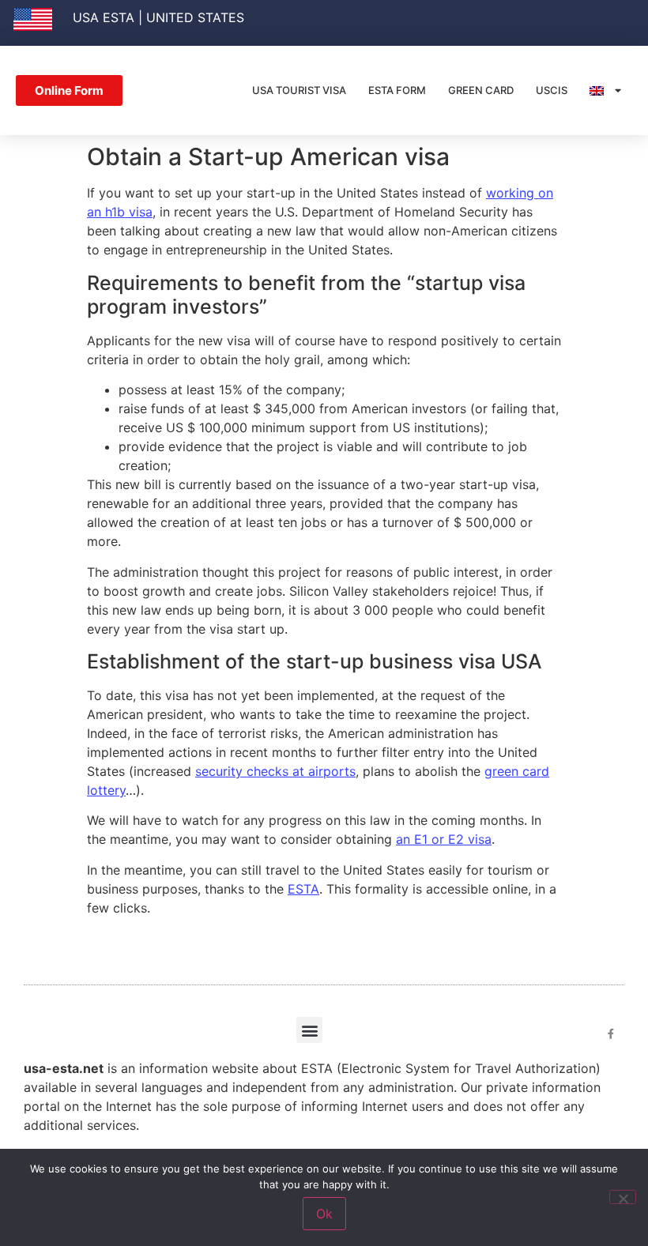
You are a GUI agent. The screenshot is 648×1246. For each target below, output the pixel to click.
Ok (324, 1214)
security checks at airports (275, 771)
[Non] (622, 1197)
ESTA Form (397, 90)
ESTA (303, 889)
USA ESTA (103, 17)
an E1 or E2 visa (444, 839)
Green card (481, 90)
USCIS (551, 90)
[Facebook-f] (611, 1034)
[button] (309, 1030)
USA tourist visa (299, 90)
